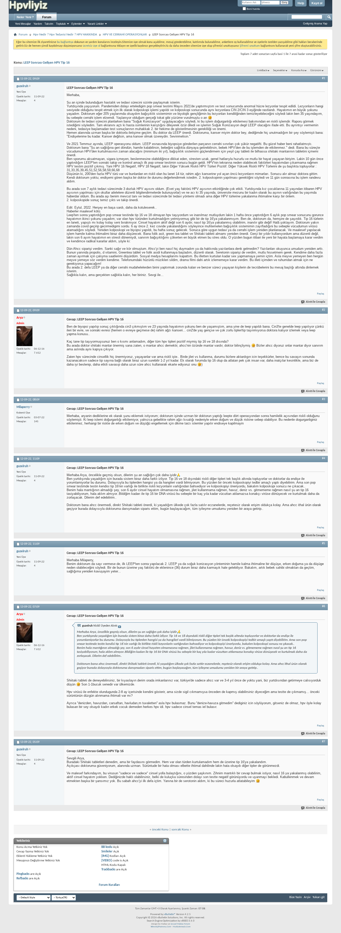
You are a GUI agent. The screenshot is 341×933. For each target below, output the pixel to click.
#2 (323, 309)
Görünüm (315, 70)
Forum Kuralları (109, 885)
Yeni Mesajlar (23, 23)
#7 (323, 741)
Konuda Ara (297, 70)
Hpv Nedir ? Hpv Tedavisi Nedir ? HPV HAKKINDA (65, 34)
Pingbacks (22, 874)
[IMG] (105, 856)
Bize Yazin (295, 897)
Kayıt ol (317, 3)
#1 (323, 78)
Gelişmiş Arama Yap (315, 23)
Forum (46, 17)
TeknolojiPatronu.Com (161, 927)
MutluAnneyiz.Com (181, 927)
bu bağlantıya (65, 42)
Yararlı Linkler (95, 23)
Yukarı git (319, 897)
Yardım (37, 23)
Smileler (107, 851)
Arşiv (307, 897)
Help (301, 3)
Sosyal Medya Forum (180, 924)
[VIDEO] (106, 860)
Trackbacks (108, 869)
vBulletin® (169, 914)
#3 (323, 399)
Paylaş (320, 293)
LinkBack (262, 70)
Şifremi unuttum (250, 45)
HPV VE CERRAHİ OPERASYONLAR (125, 34)
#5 (323, 543)
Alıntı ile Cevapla (315, 302)
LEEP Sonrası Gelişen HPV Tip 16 (46, 63)
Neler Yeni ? (25, 17)
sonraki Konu (180, 829)
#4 (323, 458)
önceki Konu (160, 829)
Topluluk (61, 23)
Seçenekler (279, 70)
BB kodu (106, 847)
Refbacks (22, 878)
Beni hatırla (253, 8)
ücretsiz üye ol (92, 45)
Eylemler (76, 23)
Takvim (48, 23)
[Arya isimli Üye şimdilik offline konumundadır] (24, 336)
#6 (323, 606)
